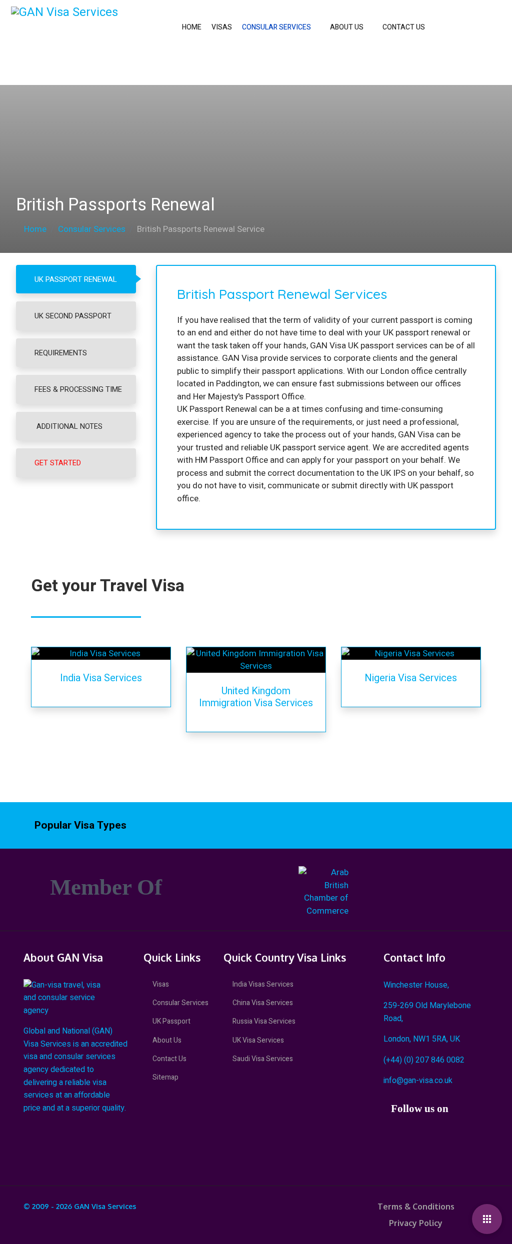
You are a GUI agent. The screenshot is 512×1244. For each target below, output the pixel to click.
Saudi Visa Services (262, 1059)
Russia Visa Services (264, 1021)
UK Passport (171, 1021)
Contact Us (403, 27)
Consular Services (276, 27)
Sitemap (165, 1077)
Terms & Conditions (416, 1207)
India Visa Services (101, 678)
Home (192, 27)
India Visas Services (263, 984)
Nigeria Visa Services (410, 678)
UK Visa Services (258, 1040)
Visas (222, 27)
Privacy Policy (415, 1223)
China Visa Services (262, 1003)
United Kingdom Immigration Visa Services (256, 697)
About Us (347, 27)
